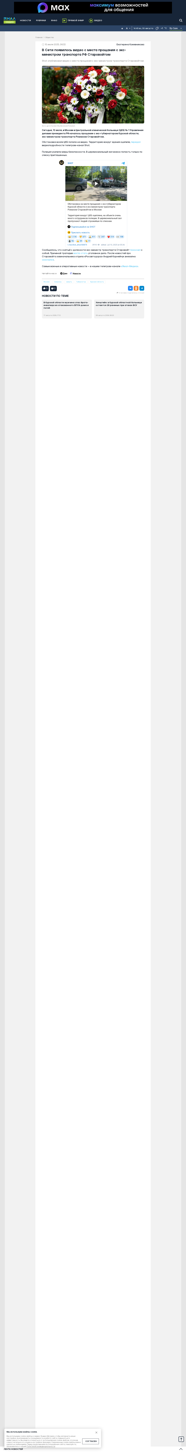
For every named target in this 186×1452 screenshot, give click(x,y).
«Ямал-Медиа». (130, 266)
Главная (38, 37)
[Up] (181, 1439)
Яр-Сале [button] (174, 28)
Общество (49, 37)
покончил (135, 250)
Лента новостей (13, 1449)
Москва (47, 282)
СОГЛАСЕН (91, 1441)
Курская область (97, 282)
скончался (48, 260)
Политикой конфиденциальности (41, 1446)
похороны (58, 282)
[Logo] (10, 20)
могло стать (80, 253)
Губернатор (81, 282)
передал (136, 142)
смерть (69, 282)
